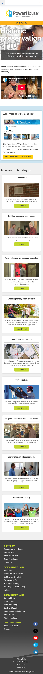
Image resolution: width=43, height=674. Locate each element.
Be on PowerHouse (11, 559)
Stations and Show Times (13, 549)
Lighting (7, 590)
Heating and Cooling (11, 583)
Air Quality (8, 570)
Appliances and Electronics (14, 573)
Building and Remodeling (13, 577)
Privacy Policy (21, 659)
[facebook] (35, 624)
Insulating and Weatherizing (14, 587)
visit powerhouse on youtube (18, 156)
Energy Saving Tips (11, 580)
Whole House (9, 614)
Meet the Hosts (9, 552)
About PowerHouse (11, 556)
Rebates (7, 629)
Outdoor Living (9, 598)
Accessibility (21, 668)
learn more (21, 206)
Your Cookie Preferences (21, 662)
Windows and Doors (11, 618)
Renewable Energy (11, 604)
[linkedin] (35, 651)
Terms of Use (21, 665)
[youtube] (35, 638)
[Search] (40, 2)
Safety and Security (11, 608)
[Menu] (2, 2)
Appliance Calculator (11, 626)
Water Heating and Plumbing (14, 611)
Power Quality (9, 601)
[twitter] (35, 631)
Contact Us (21, 23)
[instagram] (35, 645)
